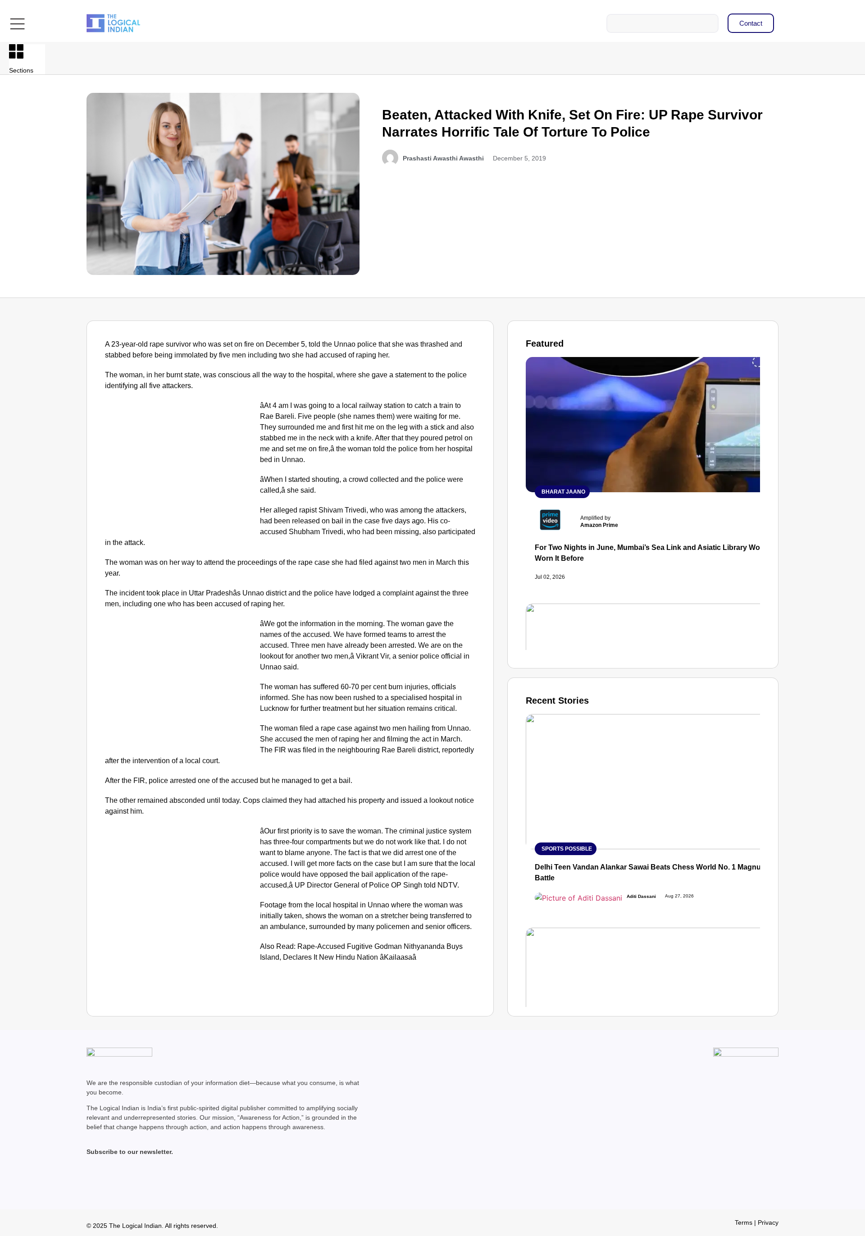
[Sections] (16, 51)
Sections (21, 70)
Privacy (768, 1222)
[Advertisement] (180, 467)
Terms (743, 1222)
